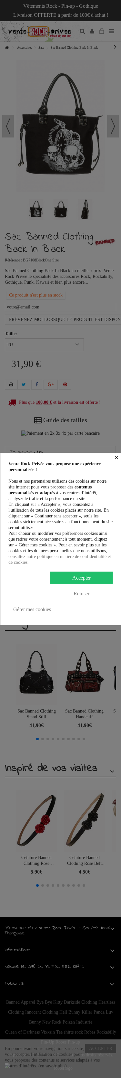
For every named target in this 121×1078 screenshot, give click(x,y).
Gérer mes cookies (32, 609)
